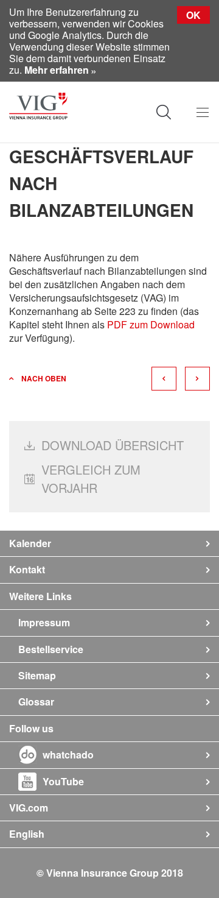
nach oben (43, 378)
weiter (197, 379)
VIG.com (28, 808)
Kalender (30, 543)
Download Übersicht (112, 445)
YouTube (63, 781)
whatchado (68, 755)
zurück (163, 379)
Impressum (44, 622)
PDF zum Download (151, 324)
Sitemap (37, 675)
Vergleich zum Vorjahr (91, 479)
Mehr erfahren (56, 70)
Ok (193, 15)
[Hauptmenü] (202, 112)
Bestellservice (50, 649)
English (26, 834)
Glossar (36, 702)
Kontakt (27, 569)
